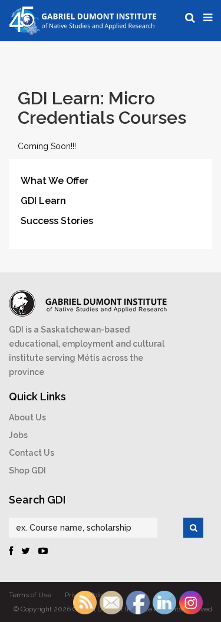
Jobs (18, 435)
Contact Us (31, 453)
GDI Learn (43, 200)
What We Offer (54, 180)
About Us (27, 417)
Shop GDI (27, 470)
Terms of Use (30, 595)
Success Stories (57, 220)
